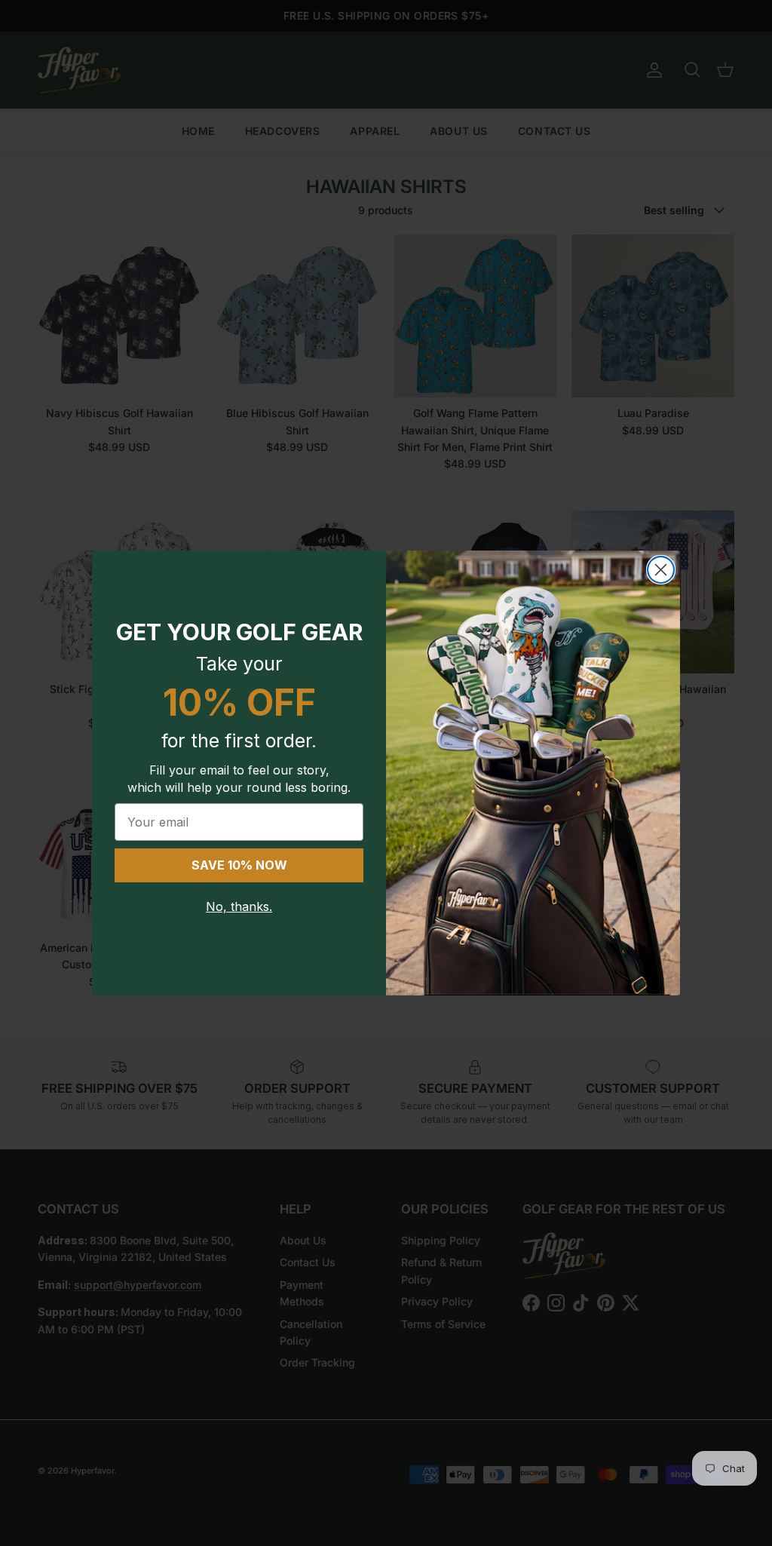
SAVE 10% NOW (239, 865)
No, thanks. (239, 906)
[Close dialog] (661, 570)
